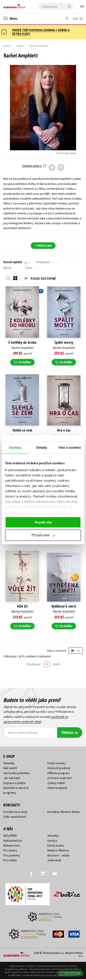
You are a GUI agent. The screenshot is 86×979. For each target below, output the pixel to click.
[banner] (23, 5)
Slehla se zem (22, 430)
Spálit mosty (63, 342)
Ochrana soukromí (59, 778)
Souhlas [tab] (15, 447)
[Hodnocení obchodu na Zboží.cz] (67, 892)
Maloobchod (11, 845)
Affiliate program (58, 773)
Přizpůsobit (40, 535)
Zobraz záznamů (57, 650)
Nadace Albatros (58, 850)
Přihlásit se (70, 732)
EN (82, 6)
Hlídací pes (44, 245)
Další (56, 664)
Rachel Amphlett (22, 348)
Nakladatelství (12, 841)
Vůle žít (22, 606)
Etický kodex (55, 845)
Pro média (10, 860)
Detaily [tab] (41, 447)
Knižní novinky (56, 763)
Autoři (20, 45)
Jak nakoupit (11, 778)
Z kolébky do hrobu (22, 342)
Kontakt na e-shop (15, 812)
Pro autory (10, 850)
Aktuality (9, 763)
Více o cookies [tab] (69, 447)
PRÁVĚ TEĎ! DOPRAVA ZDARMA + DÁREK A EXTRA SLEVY (41, 32)
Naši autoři (10, 768)
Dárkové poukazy (58, 768)
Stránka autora (32, 166)
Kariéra (52, 841)
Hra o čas (64, 430)
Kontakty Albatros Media (63, 812)
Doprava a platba (14, 783)
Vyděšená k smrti (63, 606)
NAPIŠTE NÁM (72, 973)
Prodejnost (43, 262)
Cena (28, 267)
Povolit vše (43, 522)
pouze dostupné (43, 278)
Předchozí (33, 664)
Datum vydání (12, 262)
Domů (6, 45)
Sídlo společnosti (14, 817)
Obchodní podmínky (16, 773)
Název (7, 267)
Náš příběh (10, 836)
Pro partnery (11, 855)
